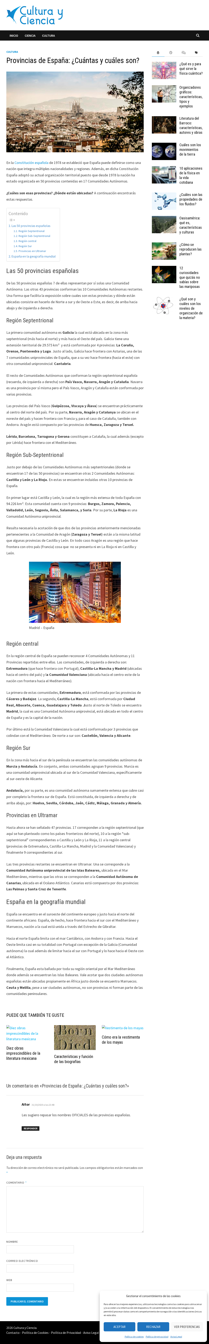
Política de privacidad (157, 1336)
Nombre (12, 1241)
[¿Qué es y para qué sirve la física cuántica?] (164, 64)
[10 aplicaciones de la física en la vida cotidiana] (164, 169)
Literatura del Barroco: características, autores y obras (190, 125)
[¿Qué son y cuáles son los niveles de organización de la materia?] (164, 299)
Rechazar (153, 1327)
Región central (27, 241)
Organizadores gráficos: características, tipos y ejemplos (190, 96)
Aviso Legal (176, 1336)
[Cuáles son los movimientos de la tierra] (164, 145)
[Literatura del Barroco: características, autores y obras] (164, 119)
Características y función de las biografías (73, 1059)
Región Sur (25, 246)
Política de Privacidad (66, 1333)
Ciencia (30, 35)
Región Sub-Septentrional (34, 236)
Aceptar (119, 1327)
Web (9, 1280)
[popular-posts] (158, 53)
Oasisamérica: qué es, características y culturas (190, 225)
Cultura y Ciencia (25, 1328)
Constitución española (31, 162)
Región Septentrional (31, 231)
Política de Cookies (35, 1333)
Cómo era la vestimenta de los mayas (121, 1040)
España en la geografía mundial (33, 256)
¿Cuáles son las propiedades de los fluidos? (190, 199)
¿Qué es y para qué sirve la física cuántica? (191, 68)
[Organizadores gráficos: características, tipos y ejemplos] (164, 88)
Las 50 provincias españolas (30, 226)
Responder (30, 1128)
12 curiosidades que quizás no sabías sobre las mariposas (189, 277)
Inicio (14, 35)
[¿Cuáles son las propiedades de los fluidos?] (164, 195)
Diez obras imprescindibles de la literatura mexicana (23, 1053)
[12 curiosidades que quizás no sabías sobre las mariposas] (164, 268)
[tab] (158, 53)
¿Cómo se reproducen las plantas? (190, 249)
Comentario (16, 1182)
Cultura (48, 35)
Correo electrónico (22, 1261)
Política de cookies (134, 1336)
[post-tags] (196, 53)
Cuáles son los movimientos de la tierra (190, 149)
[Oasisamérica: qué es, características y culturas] (164, 218)
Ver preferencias (187, 1327)
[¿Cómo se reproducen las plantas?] (164, 245)
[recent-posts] (171, 53)
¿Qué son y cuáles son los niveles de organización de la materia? (191, 308)
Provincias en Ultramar (32, 251)
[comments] (183, 53)
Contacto (13, 1333)
